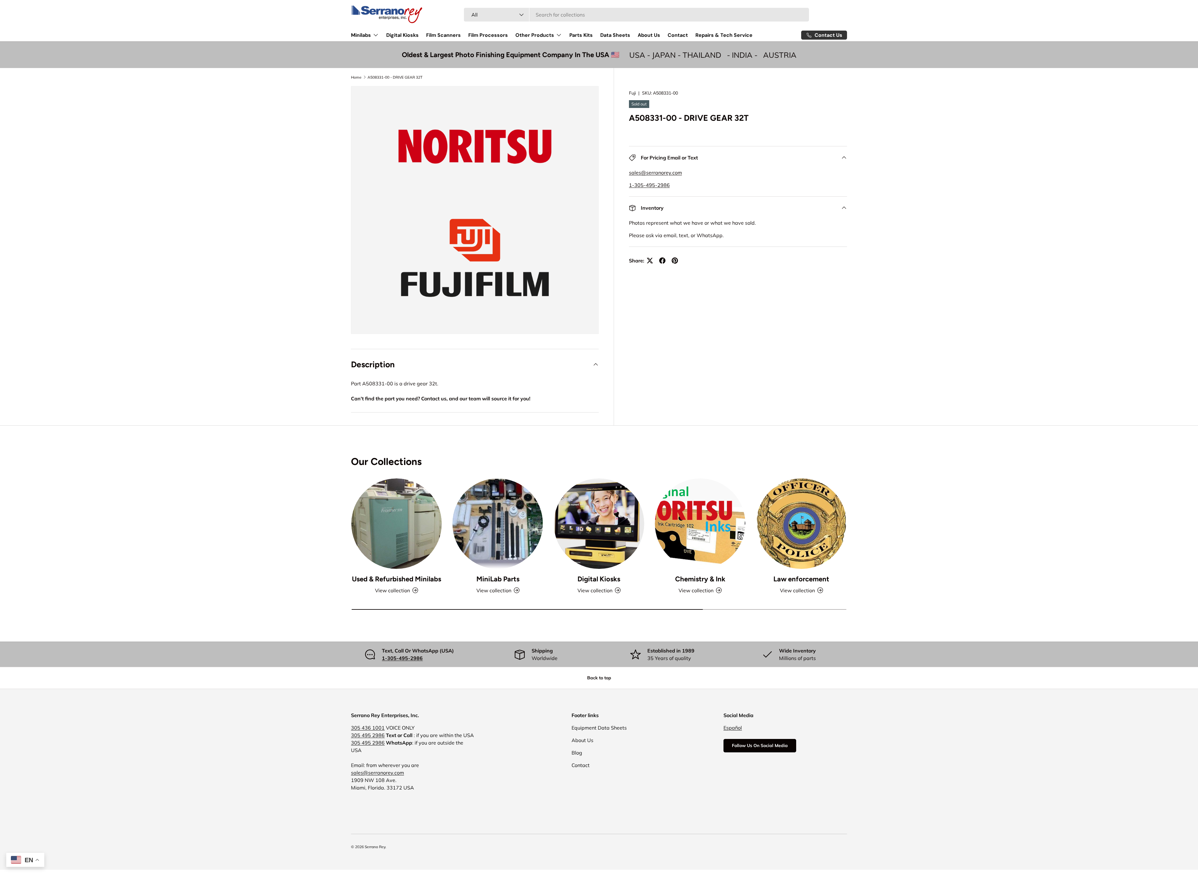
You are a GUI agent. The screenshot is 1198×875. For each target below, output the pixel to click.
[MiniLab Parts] (497, 523)
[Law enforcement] (801, 523)
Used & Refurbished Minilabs (396, 579)
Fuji (632, 93)
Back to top (599, 678)
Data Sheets (615, 35)
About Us (649, 35)
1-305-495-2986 (649, 185)
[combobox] (636, 15)
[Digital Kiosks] (599, 523)
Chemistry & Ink (700, 579)
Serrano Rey (375, 846)
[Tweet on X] (650, 260)
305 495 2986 (368, 735)
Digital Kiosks (402, 35)
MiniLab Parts (497, 579)
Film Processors (488, 35)
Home (356, 77)
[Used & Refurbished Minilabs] (396, 523)
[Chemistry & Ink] (700, 523)
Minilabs (361, 35)
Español (732, 728)
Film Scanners (443, 35)
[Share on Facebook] (662, 260)
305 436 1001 (368, 728)
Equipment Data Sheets (599, 728)
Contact (678, 35)
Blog (577, 753)
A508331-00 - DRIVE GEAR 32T (395, 77)
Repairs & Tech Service (723, 35)
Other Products (534, 35)
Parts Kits (581, 35)
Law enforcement (801, 579)
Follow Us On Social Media (760, 745)
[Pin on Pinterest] (675, 260)
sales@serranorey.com (655, 172)
